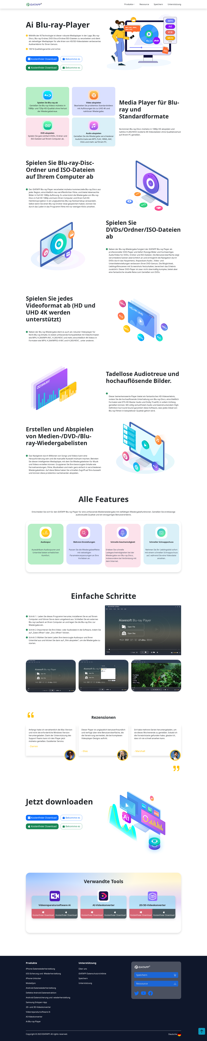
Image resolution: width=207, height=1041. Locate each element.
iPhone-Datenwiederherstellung (40, 968)
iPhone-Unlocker (33, 978)
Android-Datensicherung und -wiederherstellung (48, 997)
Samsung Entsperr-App (36, 1002)
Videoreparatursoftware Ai (38, 1012)
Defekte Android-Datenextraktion (41, 992)
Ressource (144, 4)
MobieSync (31, 983)
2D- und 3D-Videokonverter (38, 1007)
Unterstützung (174, 4)
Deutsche (173, 1034)
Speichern (158, 4)
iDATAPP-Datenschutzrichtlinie (92, 973)
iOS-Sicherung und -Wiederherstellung (43, 973)
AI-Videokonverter (34, 1016)
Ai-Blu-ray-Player (33, 1021)
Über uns (83, 968)
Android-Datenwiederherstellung (41, 988)
